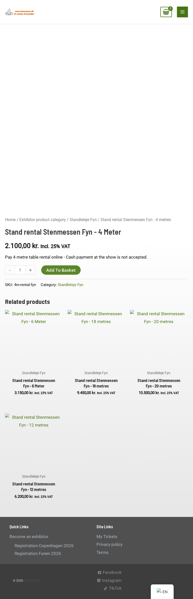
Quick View (33, 362)
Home (10, 219)
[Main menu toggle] (182, 12)
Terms (102, 552)
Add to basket (61, 270)
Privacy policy (109, 544)
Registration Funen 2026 (38, 553)
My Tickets (106, 536)
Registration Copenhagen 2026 (44, 545)
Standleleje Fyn (83, 219)
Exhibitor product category (42, 219)
